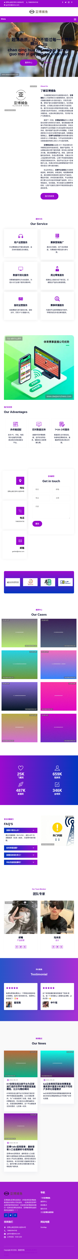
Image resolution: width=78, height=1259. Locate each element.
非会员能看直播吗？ (14, 862)
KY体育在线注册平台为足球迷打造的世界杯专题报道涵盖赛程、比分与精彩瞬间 (21, 1087)
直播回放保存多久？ (14, 855)
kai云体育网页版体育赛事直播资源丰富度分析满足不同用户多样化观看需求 (57, 1087)
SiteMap (44, 1227)
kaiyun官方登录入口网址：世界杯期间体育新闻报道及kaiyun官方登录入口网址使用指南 (58, 668)
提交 (37, 524)
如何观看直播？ (12, 848)
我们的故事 (49, 196)
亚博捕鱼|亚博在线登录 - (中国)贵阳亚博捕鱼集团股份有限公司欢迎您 (20, 1252)
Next (73, 581)
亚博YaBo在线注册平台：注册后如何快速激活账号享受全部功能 (58, 636)
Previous (5, 581)
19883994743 (33, 2)
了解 (45, 1198)
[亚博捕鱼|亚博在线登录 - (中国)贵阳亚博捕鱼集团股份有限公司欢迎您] (39, 12)
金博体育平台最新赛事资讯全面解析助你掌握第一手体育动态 (58, 699)
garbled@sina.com (12, 5)
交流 (47, 1212)
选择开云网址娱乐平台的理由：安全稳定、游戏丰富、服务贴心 (19, 731)
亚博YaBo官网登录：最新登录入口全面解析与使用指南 (21, 1148)
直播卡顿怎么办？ (13, 830)
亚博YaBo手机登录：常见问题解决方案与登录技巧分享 (19, 636)
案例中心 (28, 63)
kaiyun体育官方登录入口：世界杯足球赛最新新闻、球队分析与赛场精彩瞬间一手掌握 (19, 699)
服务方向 (47, 63)
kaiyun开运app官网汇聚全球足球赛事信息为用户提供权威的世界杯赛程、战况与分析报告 (19, 668)
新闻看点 (44, 1205)
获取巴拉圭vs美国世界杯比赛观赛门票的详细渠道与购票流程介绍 (58, 731)
